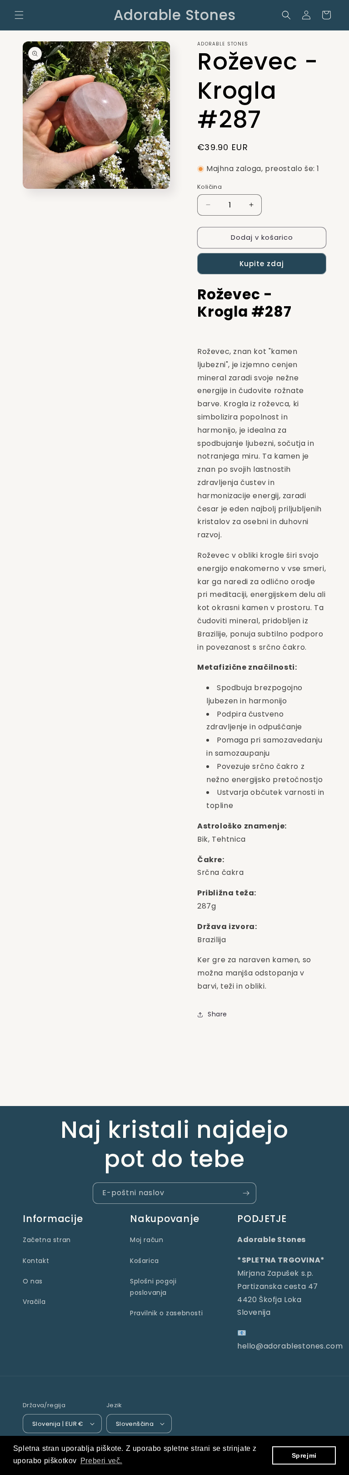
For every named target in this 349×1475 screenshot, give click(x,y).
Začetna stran (47, 1239)
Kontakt (36, 1260)
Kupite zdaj (261, 263)
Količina (209, 186)
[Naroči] (246, 1193)
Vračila (34, 1301)
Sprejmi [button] (304, 1455)
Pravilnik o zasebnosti (166, 1313)
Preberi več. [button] (101, 1461)
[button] (19, 15)
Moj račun (146, 1239)
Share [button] (217, 1014)
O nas (33, 1281)
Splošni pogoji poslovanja (153, 1287)
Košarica (144, 1260)
